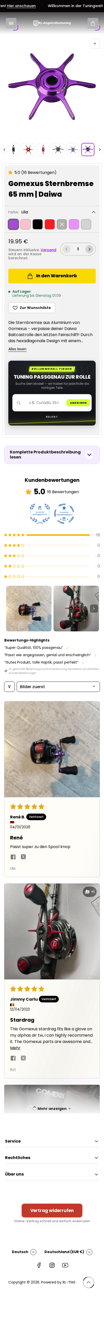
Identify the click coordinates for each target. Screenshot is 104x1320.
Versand (48, 249)
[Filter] (9, 687)
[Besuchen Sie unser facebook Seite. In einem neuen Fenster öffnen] (39, 1265)
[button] (11, 172)
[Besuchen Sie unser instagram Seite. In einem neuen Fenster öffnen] (52, 1265)
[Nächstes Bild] (99, 149)
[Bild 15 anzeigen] (87, 149)
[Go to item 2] (76, 608)
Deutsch (20, 1251)
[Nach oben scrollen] (89, 1282)
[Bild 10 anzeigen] (13, 149)
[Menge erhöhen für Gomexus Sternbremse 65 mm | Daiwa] (89, 249)
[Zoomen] (95, 44)
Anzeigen (78, 403)
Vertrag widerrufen (52, 1210)
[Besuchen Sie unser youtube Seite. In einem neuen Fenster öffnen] (65, 1265)
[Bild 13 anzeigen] (58, 149)
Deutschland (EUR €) (64, 1251)
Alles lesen (17, 349)
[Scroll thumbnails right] (94, 608)
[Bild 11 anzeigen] (28, 149)
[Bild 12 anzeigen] (43, 149)
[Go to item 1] (28, 608)
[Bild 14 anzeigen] (73, 149)
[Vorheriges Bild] (4, 149)
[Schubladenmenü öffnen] (11, 23)
